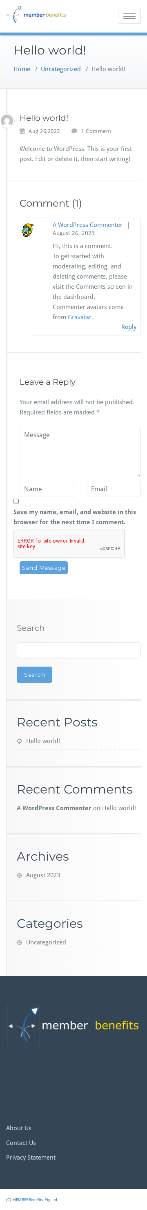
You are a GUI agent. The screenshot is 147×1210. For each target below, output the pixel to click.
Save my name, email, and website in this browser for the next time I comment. (74, 517)
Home (21, 69)
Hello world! (43, 741)
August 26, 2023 (74, 233)
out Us (22, 1128)
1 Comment (96, 131)
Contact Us (21, 1143)
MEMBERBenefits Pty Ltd (34, 1199)
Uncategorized (61, 69)
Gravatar (79, 317)
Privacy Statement (31, 1157)
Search (31, 628)
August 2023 (43, 875)
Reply (128, 327)
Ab (9, 1128)
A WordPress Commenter (87, 225)
